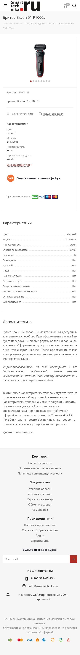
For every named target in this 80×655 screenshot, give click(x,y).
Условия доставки (40, 494)
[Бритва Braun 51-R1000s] (40, 60)
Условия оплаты (40, 489)
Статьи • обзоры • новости (40, 530)
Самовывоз (40, 509)
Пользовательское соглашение (40, 468)
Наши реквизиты (40, 463)
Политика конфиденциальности (40, 473)
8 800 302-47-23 (42, 578)
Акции (40, 535)
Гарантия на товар (40, 499)
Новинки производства (40, 525)
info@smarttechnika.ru (43, 586)
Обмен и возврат (40, 504)
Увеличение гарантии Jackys (38, 178)
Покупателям (40, 482)
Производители (40, 518)
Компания (40, 456)
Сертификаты (40, 540)
